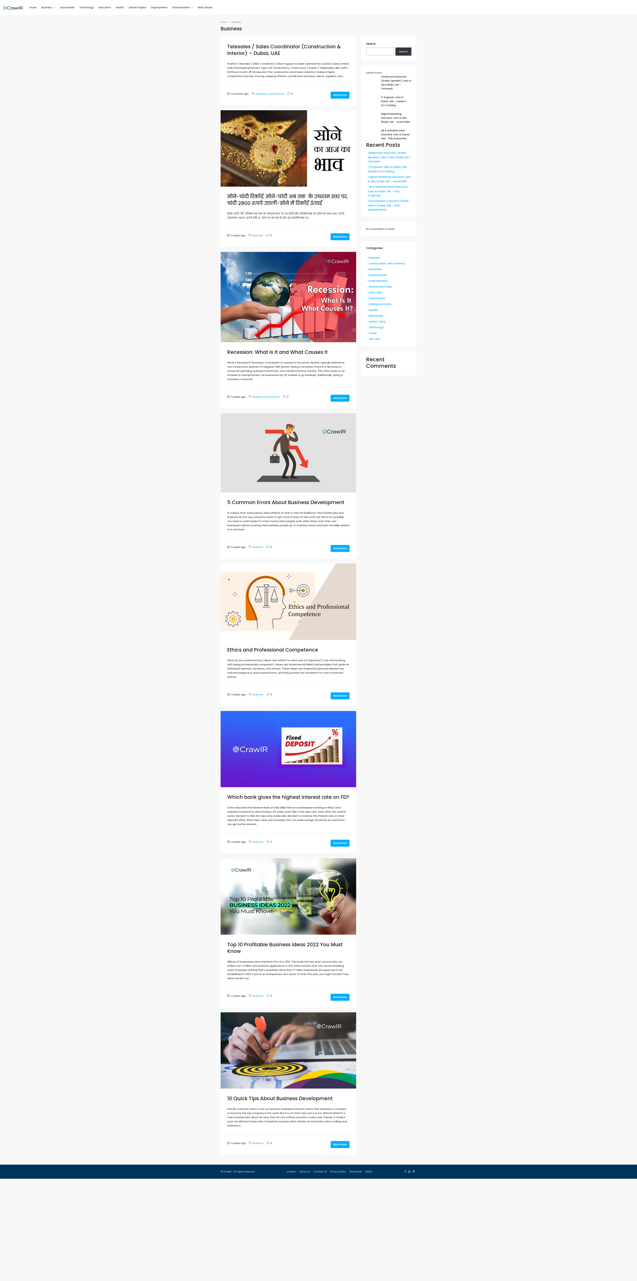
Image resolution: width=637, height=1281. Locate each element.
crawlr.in (291, 1171)
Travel (373, 333)
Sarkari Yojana (137, 7)
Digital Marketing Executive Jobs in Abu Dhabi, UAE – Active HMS (395, 118)
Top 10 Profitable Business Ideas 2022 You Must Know (285, 948)
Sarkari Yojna (377, 321)
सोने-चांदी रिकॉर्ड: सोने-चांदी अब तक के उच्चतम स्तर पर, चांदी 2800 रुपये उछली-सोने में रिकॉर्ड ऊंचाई (287, 200)
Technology (86, 7)
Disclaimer (355, 1171)
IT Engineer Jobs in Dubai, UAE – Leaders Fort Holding (393, 101)
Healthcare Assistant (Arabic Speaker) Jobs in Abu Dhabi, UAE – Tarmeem (389, 157)
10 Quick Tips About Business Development (280, 1098)
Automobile (67, 7)
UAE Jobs (374, 339)
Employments (159, 7)
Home (32, 7)
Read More (340, 95)
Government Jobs (380, 286)
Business (46, 7)
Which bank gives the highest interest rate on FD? (288, 797)
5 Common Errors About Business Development (285, 502)
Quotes (373, 310)
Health (120, 7)
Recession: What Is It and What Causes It (277, 352)
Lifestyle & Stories (380, 304)
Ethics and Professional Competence (272, 649)
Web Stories (205, 7)
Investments (272, 396)
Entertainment (181, 7)
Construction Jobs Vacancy (387, 263)
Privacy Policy (338, 1171)
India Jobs (375, 292)
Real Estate (376, 315)
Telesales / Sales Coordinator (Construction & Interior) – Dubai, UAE (284, 50)
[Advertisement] (318, 1230)
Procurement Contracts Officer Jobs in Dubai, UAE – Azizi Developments (388, 205)
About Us (305, 1171)
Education (105, 7)
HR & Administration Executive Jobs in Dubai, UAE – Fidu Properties (395, 134)
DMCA (368, 1171)
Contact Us (320, 1171)
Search (371, 43)
